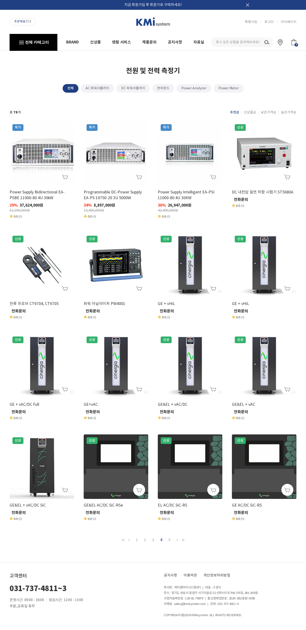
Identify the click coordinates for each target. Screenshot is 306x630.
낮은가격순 (268, 112)
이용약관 (190, 575)
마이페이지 (288, 21)
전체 (70, 88)
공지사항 (170, 575)
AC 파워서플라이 (97, 88)
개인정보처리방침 (216, 575)
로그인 (269, 21)
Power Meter (229, 88)
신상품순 (250, 112)
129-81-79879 (194, 598)
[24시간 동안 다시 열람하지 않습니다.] (247, 5)
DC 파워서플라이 (133, 88)
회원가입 (251, 21)
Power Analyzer (194, 88)
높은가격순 (288, 112)
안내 (22, 21)
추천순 (234, 112)
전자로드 (163, 88)
